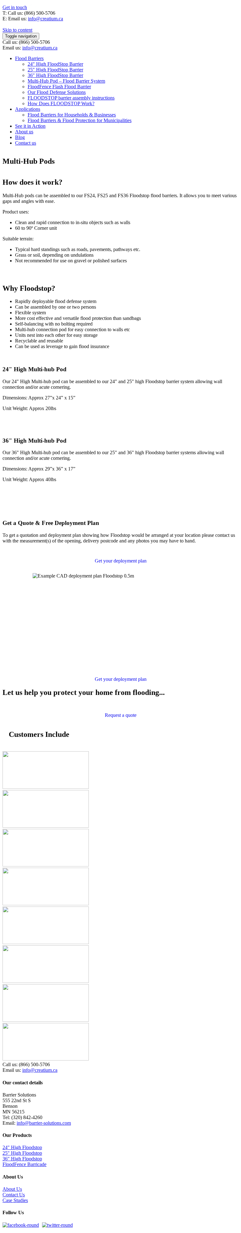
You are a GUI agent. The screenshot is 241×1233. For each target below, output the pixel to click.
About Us (12, 1189)
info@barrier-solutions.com (44, 1123)
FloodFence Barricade (24, 1164)
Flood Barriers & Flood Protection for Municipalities (79, 120)
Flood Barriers (29, 58)
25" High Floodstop (22, 1153)
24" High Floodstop (22, 1147)
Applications (27, 109)
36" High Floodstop (22, 1158)
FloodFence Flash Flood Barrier (59, 86)
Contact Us (14, 1194)
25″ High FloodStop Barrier (55, 69)
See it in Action (30, 126)
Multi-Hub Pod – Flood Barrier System (66, 81)
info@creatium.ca (45, 18)
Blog (20, 137)
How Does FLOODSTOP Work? (61, 103)
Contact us (25, 143)
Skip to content (17, 30)
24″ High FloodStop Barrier (55, 64)
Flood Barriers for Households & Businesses (72, 114)
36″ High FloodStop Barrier (55, 75)
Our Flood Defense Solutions (57, 92)
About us (24, 131)
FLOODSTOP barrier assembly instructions (71, 97)
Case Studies (15, 1200)
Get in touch (15, 7)
